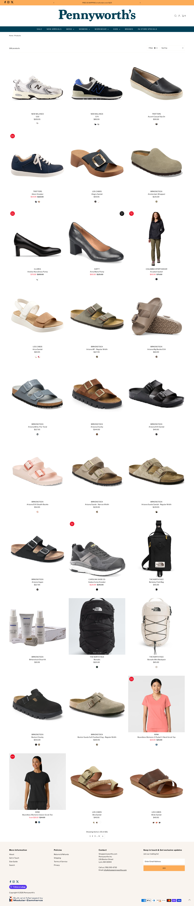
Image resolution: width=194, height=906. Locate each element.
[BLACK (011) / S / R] (156, 279)
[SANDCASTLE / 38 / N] (97, 512)
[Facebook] (5, 2)
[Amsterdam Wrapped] (156, 161)
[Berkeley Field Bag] (156, 549)
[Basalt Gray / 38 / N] (37, 434)
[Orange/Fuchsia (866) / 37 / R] (39, 357)
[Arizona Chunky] (97, 393)
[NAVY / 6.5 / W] (36, 201)
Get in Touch (14, 858)
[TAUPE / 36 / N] (39, 744)
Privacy (57, 865)
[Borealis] (97, 626)
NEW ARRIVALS (54, 29)
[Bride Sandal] (156, 781)
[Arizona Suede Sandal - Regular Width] (156, 471)
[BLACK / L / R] (36, 822)
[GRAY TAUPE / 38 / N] (156, 357)
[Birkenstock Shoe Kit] (37, 626)
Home (11, 35)
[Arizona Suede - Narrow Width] (97, 471)
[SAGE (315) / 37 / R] (94, 822)
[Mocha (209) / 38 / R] (153, 822)
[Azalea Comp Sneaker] (97, 549)
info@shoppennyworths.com (115, 870)
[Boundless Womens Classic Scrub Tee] (37, 781)
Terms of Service (60, 862)
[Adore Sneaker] (37, 161)
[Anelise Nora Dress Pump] (37, 238)
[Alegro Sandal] (97, 161)
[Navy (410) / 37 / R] (159, 822)
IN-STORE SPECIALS (147, 29)
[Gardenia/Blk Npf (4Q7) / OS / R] (156, 667)
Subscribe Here (111, 3)
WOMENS (83, 29)
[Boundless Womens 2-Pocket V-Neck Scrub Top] (156, 704)
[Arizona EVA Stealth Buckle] (37, 471)
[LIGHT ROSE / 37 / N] (37, 512)
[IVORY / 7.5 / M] (39, 201)
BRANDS (129, 29)
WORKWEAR (101, 29)
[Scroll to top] (189, 900)
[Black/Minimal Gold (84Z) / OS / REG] (156, 589)
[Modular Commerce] (26, 901)
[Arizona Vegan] (37, 549)
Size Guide (13, 862)
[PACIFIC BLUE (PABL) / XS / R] (156, 744)
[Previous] (53, 2)
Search (12, 865)
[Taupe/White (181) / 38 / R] (36, 357)
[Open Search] (175, 16)
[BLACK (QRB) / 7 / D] (95, 124)
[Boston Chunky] (37, 704)
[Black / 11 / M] (156, 124)
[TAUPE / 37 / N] (156, 201)
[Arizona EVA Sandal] (156, 393)
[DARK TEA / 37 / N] (97, 434)
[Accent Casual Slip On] (156, 83)
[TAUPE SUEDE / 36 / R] (97, 744)
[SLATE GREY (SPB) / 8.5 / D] (98, 124)
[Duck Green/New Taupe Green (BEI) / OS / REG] (97, 667)
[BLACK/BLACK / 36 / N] (36, 744)
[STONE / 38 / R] (97, 357)
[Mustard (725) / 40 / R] (100, 822)
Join (164, 868)
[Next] (140, 2)
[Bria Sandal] (97, 781)
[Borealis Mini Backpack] (156, 626)
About (11, 854)
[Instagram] (8, 2)
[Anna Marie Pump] (97, 238)
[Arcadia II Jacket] (156, 238)
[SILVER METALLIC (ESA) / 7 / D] (37, 123)
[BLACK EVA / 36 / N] (156, 434)
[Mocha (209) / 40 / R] (97, 822)
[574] (97, 83)
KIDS (116, 29)
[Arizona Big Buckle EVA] (156, 316)
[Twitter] (12, 2)
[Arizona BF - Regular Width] (97, 316)
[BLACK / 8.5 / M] (97, 589)
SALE (39, 29)
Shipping (57, 858)
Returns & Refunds (61, 854)
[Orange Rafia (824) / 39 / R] (156, 822)
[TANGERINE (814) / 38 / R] (98, 201)
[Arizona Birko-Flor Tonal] (37, 393)
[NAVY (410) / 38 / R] (95, 201)
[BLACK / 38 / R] (37, 589)
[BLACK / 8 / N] (37, 279)
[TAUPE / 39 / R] (156, 512)
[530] (37, 83)
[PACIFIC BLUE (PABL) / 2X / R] (39, 822)
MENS (69, 29)
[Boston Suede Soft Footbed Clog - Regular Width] (97, 704)
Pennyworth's (29, 893)
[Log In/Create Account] (179, 16)
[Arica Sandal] (37, 316)
